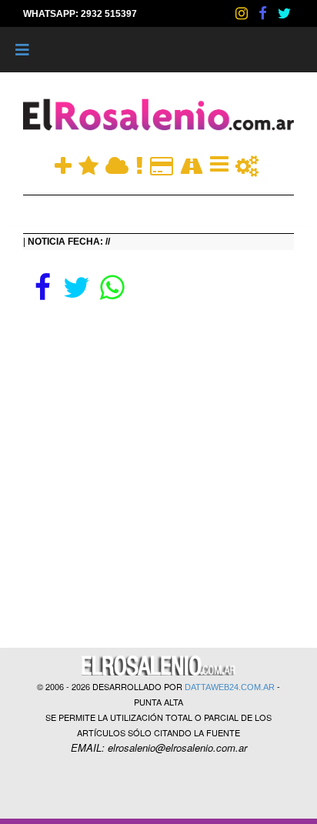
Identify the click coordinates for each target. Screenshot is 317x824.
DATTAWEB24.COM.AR (230, 687)
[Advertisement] (158, 470)
